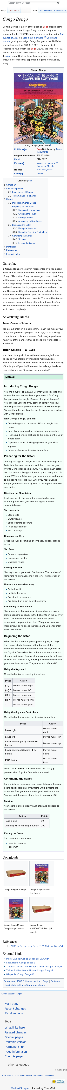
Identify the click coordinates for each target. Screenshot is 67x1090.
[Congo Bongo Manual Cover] (38, 108)
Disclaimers (38, 1075)
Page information (16, 1051)
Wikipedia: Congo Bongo (19, 974)
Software (55, 981)
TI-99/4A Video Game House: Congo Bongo (28, 970)
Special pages (14, 1037)
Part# (17, 159)
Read (35, 10)
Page (3, 10)
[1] (51, 145)
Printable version (16, 1042)
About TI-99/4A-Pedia (23, 1075)
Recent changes (15, 1008)
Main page (11, 1003)
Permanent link (14, 1046)
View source (46, 10)
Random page (14, 1013)
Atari (8, 56)
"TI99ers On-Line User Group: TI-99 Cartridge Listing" (36, 946)
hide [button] (30, 181)
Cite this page (14, 1056)
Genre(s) (18, 174)
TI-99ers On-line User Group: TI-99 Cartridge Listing (33, 966)
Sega (45, 26)
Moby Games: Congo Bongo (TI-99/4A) (26, 958)
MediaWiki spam (20, 1088)
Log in (19, 994)
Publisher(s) (20, 149)
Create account (8, 994)
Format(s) (19, 163)
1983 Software (24, 981)
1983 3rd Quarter (45, 169)
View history (60, 10)
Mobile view (49, 1075)
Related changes (16, 1032)
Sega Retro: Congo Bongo (19, 962)
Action (40, 173)
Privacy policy (7, 1075)
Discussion (14, 10)
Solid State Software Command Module (25, 985)
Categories (9, 981)
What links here (15, 1027)
